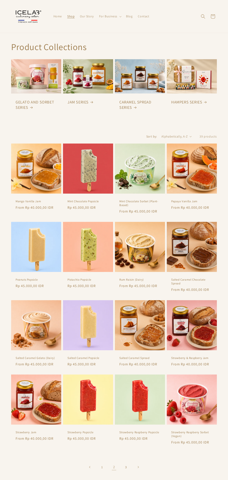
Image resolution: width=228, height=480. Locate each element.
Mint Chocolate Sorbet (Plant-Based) (138, 203)
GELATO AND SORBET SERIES (35, 104)
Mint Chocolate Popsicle (83, 201)
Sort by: (151, 136)
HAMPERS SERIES (186, 102)
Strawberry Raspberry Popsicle (139, 432)
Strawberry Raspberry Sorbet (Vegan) (190, 434)
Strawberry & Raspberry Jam (190, 358)
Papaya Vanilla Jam (184, 201)
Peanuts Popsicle (27, 280)
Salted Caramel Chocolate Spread (188, 281)
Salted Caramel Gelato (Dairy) (35, 358)
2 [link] (114, 467)
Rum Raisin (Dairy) (131, 280)
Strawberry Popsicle (80, 432)
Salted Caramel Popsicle (83, 358)
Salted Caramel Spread (134, 358)
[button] (109, 16)
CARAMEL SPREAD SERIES (135, 104)
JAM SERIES (78, 102)
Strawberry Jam (26, 432)
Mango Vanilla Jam (28, 201)
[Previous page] (90, 467)
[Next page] (138, 467)
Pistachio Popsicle (79, 280)
